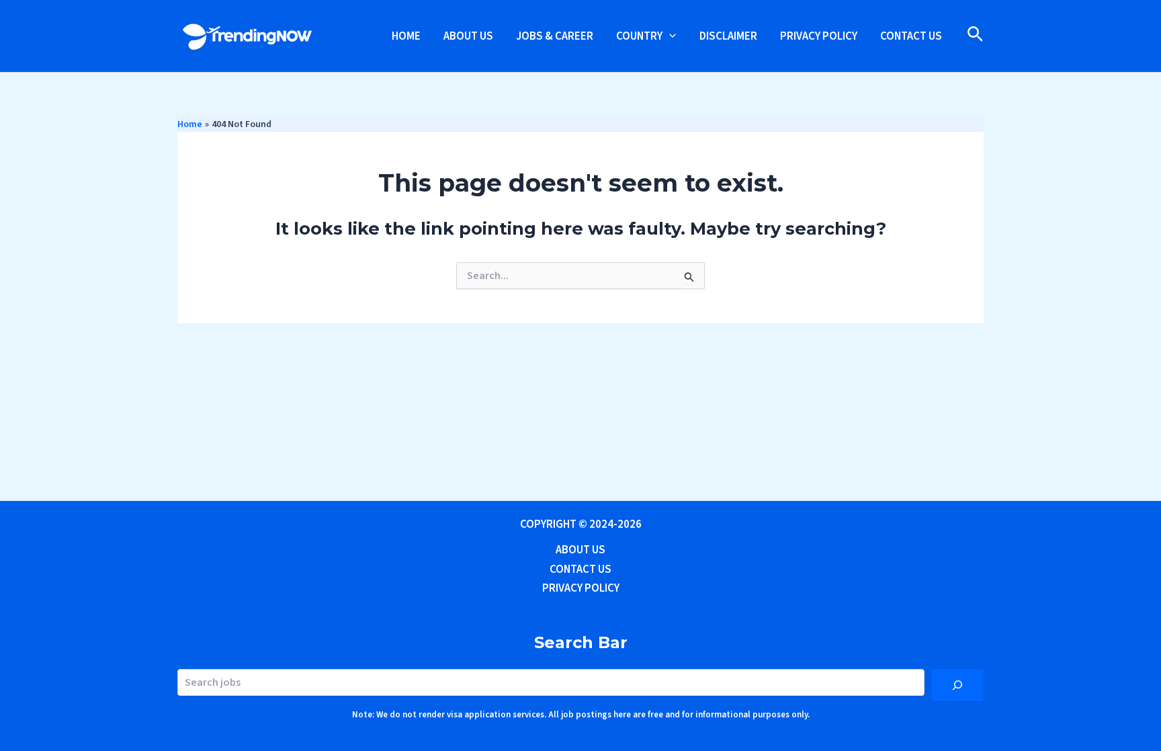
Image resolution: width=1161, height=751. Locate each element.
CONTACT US (911, 36)
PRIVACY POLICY (818, 36)
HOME (406, 36)
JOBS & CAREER (554, 36)
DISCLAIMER (728, 36)
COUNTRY (639, 36)
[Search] (957, 685)
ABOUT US (468, 36)
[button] (669, 36)
